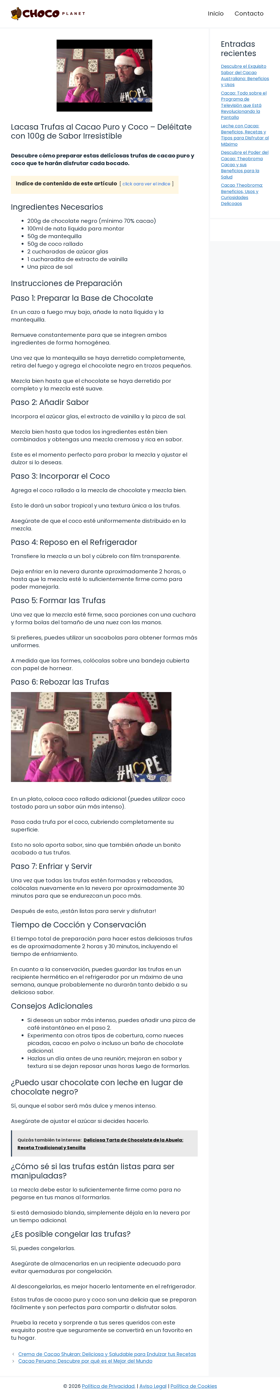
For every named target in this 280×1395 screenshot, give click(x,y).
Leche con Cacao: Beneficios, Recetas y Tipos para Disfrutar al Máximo (245, 135)
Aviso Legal (153, 1386)
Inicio (216, 13)
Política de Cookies (194, 1386)
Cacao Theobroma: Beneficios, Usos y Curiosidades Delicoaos (242, 194)
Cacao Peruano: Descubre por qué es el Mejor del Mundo (85, 1361)
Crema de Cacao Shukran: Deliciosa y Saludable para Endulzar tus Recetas (107, 1354)
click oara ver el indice (146, 184)
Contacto (249, 13)
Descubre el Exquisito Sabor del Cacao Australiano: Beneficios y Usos (245, 75)
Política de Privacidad (108, 1386)
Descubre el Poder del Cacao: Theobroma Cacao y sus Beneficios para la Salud (245, 164)
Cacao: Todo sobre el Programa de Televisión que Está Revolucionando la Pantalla (244, 105)
